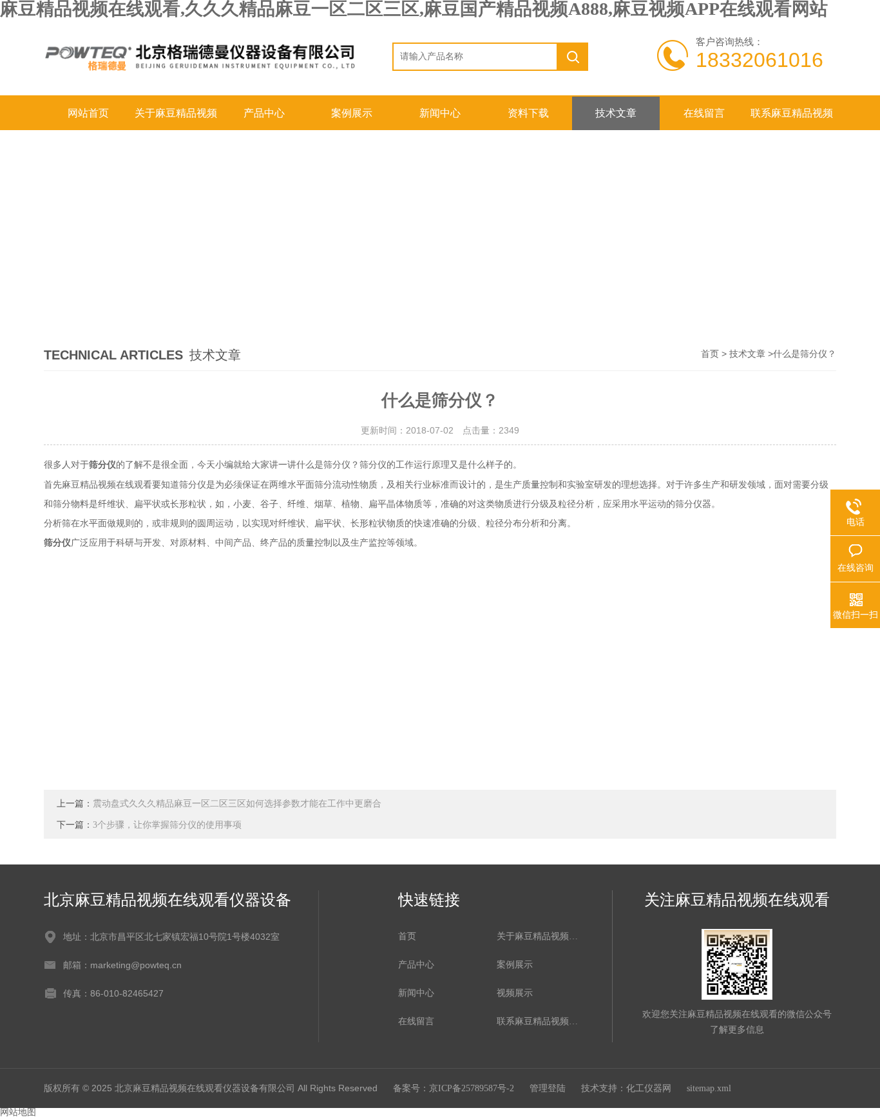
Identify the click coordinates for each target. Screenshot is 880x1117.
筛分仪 (102, 465)
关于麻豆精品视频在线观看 (176, 119)
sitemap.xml (709, 1088)
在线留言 (704, 113)
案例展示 (351, 113)
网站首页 (88, 113)
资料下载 (528, 113)
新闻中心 (440, 113)
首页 (710, 354)
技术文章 (615, 113)
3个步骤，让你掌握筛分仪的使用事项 (167, 825)
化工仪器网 (648, 1088)
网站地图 (18, 1112)
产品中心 (264, 113)
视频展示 (515, 993)
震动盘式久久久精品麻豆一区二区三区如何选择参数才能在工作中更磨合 (237, 803)
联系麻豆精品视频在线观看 (792, 119)
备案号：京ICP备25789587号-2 (453, 1088)
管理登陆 (548, 1088)
